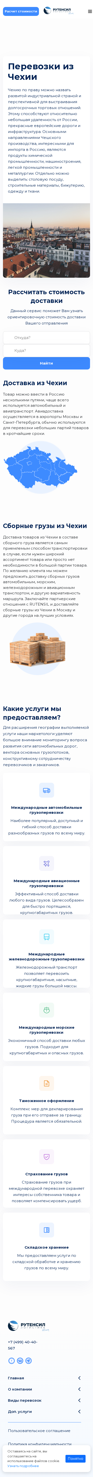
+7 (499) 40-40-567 (22, 1345)
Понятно (75, 1458)
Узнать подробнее (23, 1466)
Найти (46, 363)
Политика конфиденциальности (39, 1444)
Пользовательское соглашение (39, 1430)
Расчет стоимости (21, 11)
